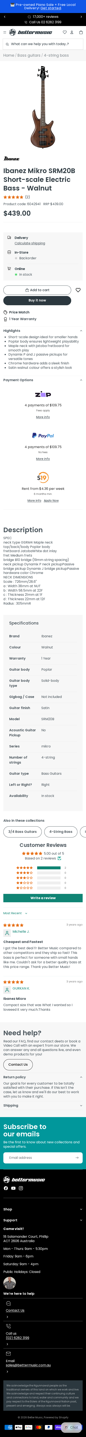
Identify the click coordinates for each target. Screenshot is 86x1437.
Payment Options (18, 380)
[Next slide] (81, 16)
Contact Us (18, 1064)
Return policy (14, 1077)
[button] (46, 244)
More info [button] (43, 417)
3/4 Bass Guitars (22, 831)
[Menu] (5, 32)
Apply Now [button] (51, 500)
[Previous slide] (4, 16)
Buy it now (37, 300)
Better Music (35, 1417)
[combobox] (43, 44)
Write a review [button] (43, 898)
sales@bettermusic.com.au (28, 1365)
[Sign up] (77, 1158)
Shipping (10, 1105)
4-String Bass (60, 831)
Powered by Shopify (56, 1417)
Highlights (11, 330)
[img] (13, 925)
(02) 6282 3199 (17, 1337)
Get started (50, 8)
